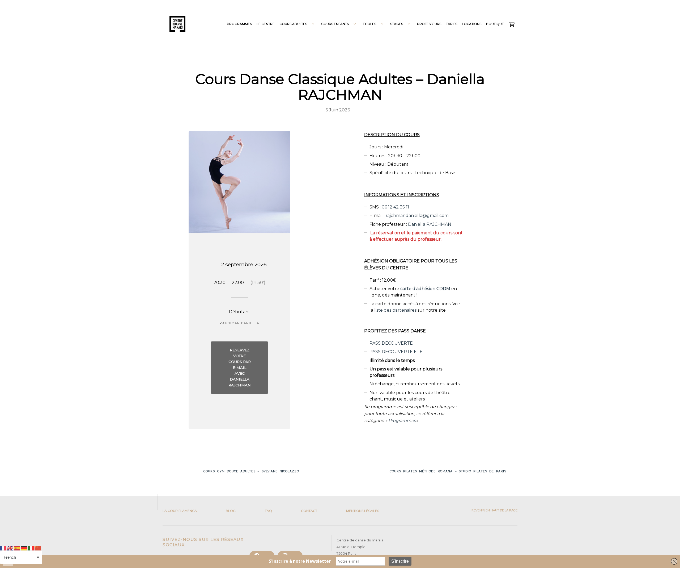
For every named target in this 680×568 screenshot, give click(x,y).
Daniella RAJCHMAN (429, 224)
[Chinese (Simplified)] (38, 547)
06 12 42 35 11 (395, 207)
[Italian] (31, 547)
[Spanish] (17, 547)
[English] (10, 547)
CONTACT (309, 511)
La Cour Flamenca (180, 511)
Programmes (402, 420)
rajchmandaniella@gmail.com (417, 215)
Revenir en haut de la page (494, 510)
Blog (231, 511)
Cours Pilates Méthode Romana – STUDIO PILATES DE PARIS (448, 471)
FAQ (268, 511)
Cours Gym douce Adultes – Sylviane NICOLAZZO (251, 471)
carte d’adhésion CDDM (425, 288)
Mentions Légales (362, 511)
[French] (3, 547)
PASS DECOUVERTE (391, 343)
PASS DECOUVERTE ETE (396, 351)
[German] (24, 547)
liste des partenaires (395, 310)
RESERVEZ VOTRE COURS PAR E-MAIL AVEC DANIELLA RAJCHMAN (239, 367)
